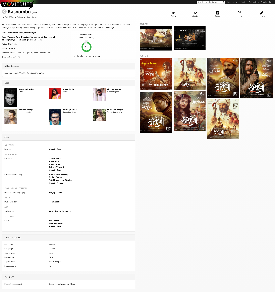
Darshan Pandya (25, 109)
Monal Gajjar (30, 32)
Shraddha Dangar (115, 109)
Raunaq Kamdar (70, 109)
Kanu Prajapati (56, 223)
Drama (12, 48)
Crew (6, 137)
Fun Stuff (9, 277)
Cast (6, 82)
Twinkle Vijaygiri (56, 167)
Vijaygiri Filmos (56, 183)
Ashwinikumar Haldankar (60, 211)
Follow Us (253, 2)
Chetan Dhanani (114, 89)
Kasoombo (19, 11)
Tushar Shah (54, 164)
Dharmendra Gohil (15, 32)
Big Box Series (55, 177)
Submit (242, 2)
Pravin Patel (54, 161)
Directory (231, 2)
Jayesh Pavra (55, 158)
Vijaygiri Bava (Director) (18, 37)
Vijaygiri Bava (55, 149)
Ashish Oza (54, 220)
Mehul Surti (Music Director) (29, 39)
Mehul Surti (54, 201)
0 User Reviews (11, 66)
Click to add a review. (33, 73)
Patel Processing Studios (60, 180)
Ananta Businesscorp (58, 174)
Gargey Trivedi (55, 192)
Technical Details (12, 237)
